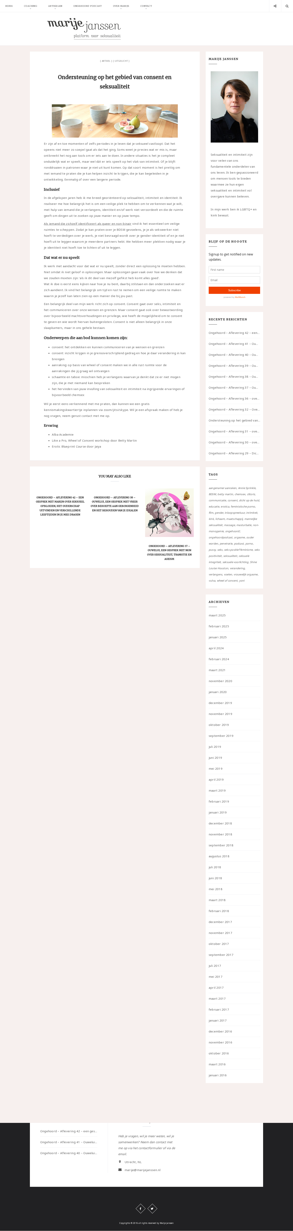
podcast (239, 543)
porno (249, 543)
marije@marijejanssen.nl (142, 1170)
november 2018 (220, 834)
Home (9, 6)
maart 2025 (217, 615)
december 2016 (220, 1031)
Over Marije (121, 6)
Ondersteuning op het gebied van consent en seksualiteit (234, 420)
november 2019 (220, 714)
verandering (237, 568)
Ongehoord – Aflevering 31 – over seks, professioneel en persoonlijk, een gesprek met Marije (234, 431)
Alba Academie (63, 434)
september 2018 (221, 845)
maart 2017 (217, 998)
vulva (212, 580)
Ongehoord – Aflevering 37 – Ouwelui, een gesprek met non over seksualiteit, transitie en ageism (234, 387)
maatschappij (234, 519)
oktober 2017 (219, 944)
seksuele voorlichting (235, 562)
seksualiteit (230, 556)
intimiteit (251, 512)
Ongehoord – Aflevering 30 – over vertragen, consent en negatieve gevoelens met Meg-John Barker (234, 442)
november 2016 (220, 1042)
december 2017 (220, 922)
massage (229, 525)
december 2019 (220, 703)
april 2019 (216, 779)
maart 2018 (217, 900)
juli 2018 (215, 867)
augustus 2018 (219, 856)
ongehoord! (232, 531)
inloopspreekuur (235, 512)
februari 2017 (219, 1009)
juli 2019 (215, 747)
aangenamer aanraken (222, 488)
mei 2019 (215, 768)
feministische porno (243, 506)
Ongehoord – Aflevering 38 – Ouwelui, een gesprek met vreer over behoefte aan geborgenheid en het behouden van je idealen (234, 376)
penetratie (226, 543)
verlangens (215, 574)
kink (211, 519)
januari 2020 (218, 692)
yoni (242, 580)
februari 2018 (219, 911)
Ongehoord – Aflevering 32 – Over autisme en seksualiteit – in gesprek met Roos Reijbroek (234, 409)
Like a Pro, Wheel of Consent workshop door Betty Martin (94, 440)
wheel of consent (227, 580)
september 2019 (221, 736)
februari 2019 (219, 801)
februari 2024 (219, 659)
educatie (214, 506)
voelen (228, 574)
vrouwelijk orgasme (246, 574)
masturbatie (243, 525)
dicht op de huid (249, 500)
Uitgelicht (121, 61)
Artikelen (55, 6)
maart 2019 (217, 790)
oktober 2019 (219, 725)
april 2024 (216, 648)
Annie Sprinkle (247, 488)
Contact (146, 6)
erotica (225, 506)
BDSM (212, 494)
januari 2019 (218, 812)
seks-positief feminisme (238, 549)
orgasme (239, 537)
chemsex (240, 494)
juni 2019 (215, 758)
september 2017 (221, 955)
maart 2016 (217, 1064)
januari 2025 (218, 637)
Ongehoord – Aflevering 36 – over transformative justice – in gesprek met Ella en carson (234, 398)
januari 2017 (218, 1020)
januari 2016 (218, 1075)
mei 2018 (215, 889)
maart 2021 (217, 670)
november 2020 (220, 681)
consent (233, 500)
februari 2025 (219, 626)
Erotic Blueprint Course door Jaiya (76, 446)
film (211, 512)
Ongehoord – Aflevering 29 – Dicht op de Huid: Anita (234, 453)
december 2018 (220, 823)
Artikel (106, 61)
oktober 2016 (219, 1053)
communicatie (217, 500)
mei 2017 (215, 977)
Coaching (30, 6)
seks (220, 549)
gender (219, 512)
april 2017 (216, 987)
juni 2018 (215, 878)
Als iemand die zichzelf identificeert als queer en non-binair (88, 224)
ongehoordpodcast (221, 537)
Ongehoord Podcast (87, 6)
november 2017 (220, 933)
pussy (212, 549)
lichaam (220, 519)
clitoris (251, 494)
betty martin (225, 494)
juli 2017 (215, 966)
